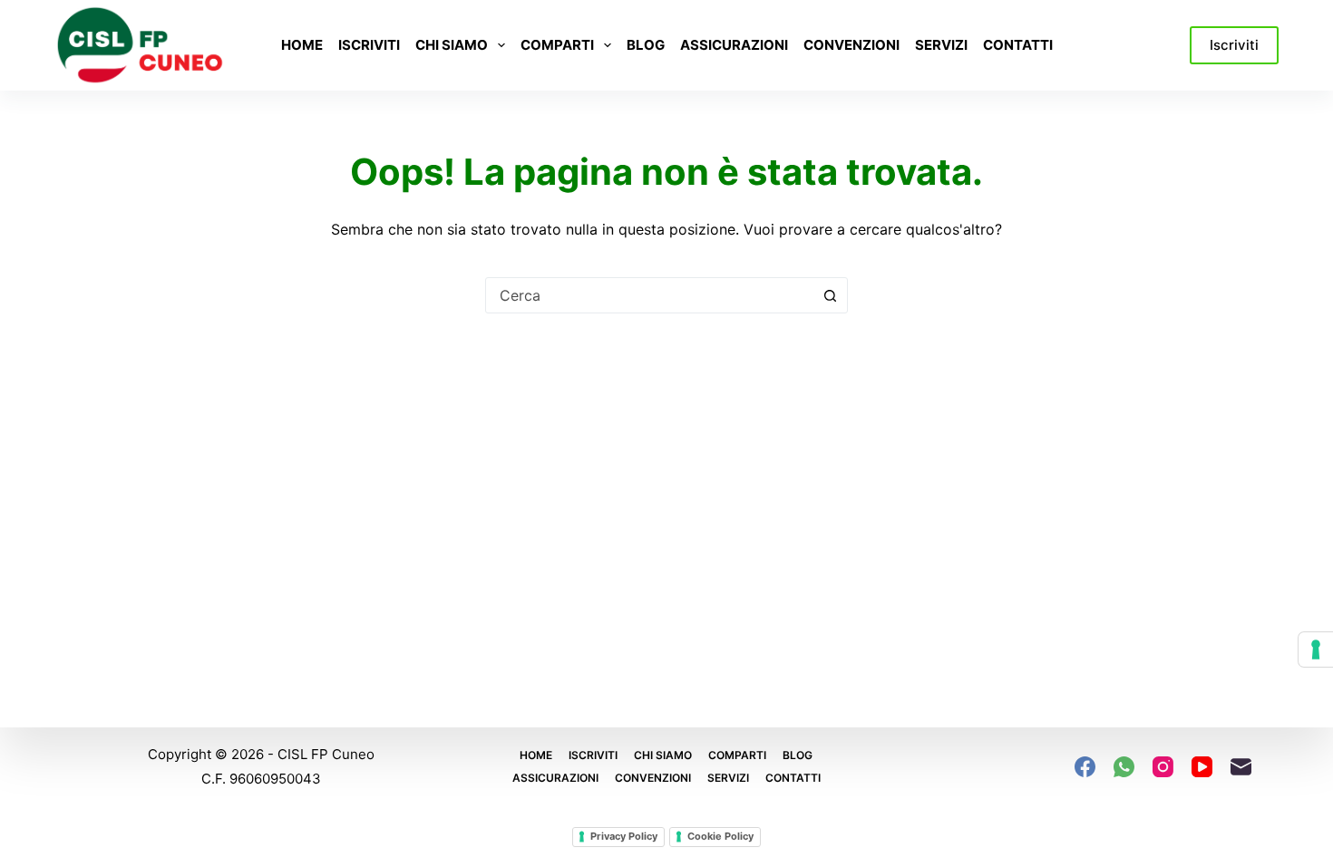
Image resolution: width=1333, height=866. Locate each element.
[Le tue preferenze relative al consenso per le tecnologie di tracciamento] (1316, 649)
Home (302, 44)
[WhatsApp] (1124, 766)
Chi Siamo (451, 44)
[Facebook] (1085, 766)
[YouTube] (1202, 766)
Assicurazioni (734, 44)
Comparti (557, 44)
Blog (646, 44)
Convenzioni (851, 44)
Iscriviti (369, 44)
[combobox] (649, 295)
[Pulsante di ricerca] (829, 295)
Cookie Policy (720, 836)
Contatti (1018, 44)
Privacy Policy (623, 836)
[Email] (1241, 766)
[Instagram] (1163, 766)
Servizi (941, 44)
